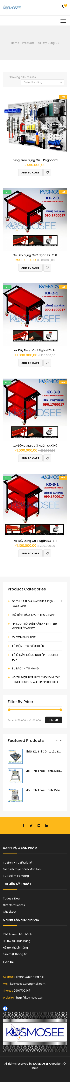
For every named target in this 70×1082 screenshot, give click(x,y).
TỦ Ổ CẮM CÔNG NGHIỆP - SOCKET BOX (35, 657)
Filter (53, 720)
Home (15, 43)
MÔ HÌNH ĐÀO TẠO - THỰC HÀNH (33, 615)
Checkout (9, 912)
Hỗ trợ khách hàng (15, 948)
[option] (35, 756)
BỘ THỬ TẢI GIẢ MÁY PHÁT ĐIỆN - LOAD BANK (33, 603)
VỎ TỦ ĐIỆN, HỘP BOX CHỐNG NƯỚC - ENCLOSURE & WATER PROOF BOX (36, 679)
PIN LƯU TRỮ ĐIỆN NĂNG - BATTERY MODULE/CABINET (35, 626)
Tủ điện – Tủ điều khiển (18, 863)
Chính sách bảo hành (17, 934)
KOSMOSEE (40, 1064)
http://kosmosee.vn (29, 998)
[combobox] (42, 82)
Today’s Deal (11, 898)
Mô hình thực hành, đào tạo (22, 869)
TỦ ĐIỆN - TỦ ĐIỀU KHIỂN (28, 646)
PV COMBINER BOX (24, 637)
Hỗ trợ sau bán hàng (16, 941)
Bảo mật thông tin (15, 954)
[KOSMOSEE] (12, 7)
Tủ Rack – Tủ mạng (16, 876)
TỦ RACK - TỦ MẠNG (25, 668)
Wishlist (64, 7)
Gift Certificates (14, 905)
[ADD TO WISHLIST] (47, 172)
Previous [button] (57, 740)
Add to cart (30, 172)
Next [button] (61, 740)
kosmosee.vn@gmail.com (28, 984)
